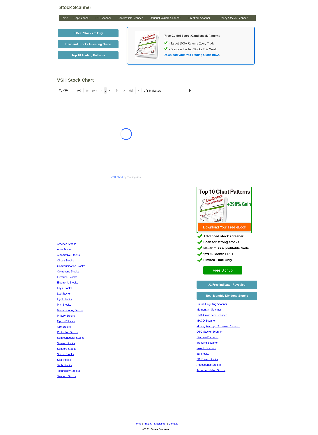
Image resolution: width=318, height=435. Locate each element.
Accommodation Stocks (211, 370)
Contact (173, 423)
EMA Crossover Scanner (212, 315)
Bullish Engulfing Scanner (212, 304)
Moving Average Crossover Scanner (218, 326)
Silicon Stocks (65, 354)
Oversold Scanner (207, 337)
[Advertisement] (88, 211)
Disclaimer (160, 423)
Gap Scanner (81, 17)
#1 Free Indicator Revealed (226, 284)
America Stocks (66, 243)
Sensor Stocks (66, 343)
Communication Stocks (71, 266)
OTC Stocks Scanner (209, 331)
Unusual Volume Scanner (165, 17)
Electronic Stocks (67, 282)
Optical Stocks (66, 321)
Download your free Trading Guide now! (191, 54)
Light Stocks (64, 299)
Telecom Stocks (66, 376)
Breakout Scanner (199, 17)
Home (64, 17)
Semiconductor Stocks (70, 337)
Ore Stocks (64, 326)
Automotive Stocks (68, 254)
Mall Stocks (64, 304)
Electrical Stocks (67, 277)
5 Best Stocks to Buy (88, 33)
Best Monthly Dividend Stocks (227, 295)
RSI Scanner (103, 17)
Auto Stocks (64, 249)
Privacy (148, 423)
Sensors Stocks (66, 348)
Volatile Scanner (206, 348)
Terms (137, 423)
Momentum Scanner (209, 309)
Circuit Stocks (65, 260)
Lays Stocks (64, 288)
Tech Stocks (64, 365)
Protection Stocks (67, 332)
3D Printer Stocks (207, 359)
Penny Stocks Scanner (234, 17)
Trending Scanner (207, 342)
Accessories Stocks (209, 364)
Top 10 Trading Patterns (88, 55)
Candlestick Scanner (130, 17)
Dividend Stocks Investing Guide (88, 44)
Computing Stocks (68, 271)
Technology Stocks (68, 370)
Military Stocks (66, 315)
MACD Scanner (206, 320)
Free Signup (223, 270)
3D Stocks (203, 353)
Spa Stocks (64, 359)
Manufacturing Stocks (70, 310)
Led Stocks (64, 293)
